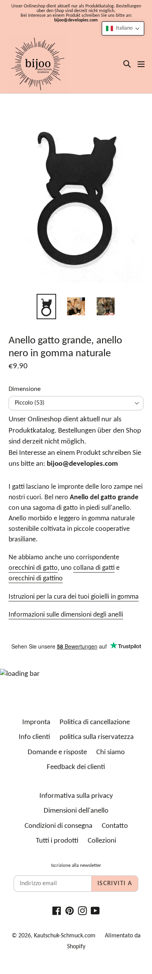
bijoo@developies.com (76, 20)
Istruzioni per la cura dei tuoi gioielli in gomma (74, 597)
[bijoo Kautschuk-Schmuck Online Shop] (38, 64)
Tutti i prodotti (57, 841)
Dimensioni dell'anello (76, 811)
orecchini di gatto (33, 568)
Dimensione (25, 389)
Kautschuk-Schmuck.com (64, 936)
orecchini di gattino (36, 578)
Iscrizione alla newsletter (76, 865)
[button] (123, 28)
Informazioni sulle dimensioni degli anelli (66, 615)
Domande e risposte (57, 752)
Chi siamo (110, 752)
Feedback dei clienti (76, 767)
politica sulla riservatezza (97, 737)
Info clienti (34, 737)
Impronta (36, 722)
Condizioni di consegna (58, 826)
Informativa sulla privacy (76, 796)
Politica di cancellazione (95, 722)
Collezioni (102, 841)
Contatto (115, 826)
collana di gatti (94, 568)
